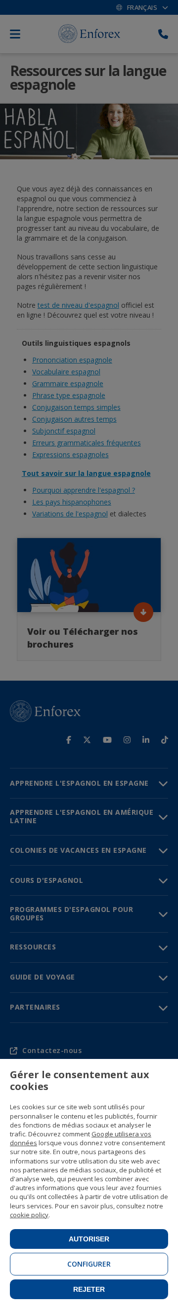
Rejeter (89, 1289)
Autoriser (89, 1239)
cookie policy (29, 1214)
